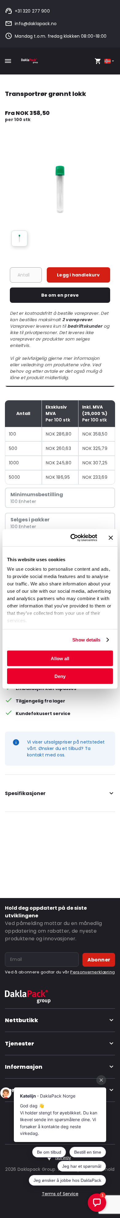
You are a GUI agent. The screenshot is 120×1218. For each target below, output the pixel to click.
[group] (19, 238)
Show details (86, 639)
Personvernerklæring (92, 972)
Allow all (60, 658)
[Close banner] (111, 537)
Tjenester (19, 1043)
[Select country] (109, 61)
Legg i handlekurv (78, 275)
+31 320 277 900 (32, 11)
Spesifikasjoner (25, 793)
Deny (60, 676)
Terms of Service (60, 1194)
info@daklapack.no (36, 24)
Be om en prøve (60, 295)
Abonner (98, 959)
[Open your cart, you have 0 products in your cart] (97, 61)
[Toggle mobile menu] (8, 61)
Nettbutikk (21, 1020)
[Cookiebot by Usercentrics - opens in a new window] (72, 538)
